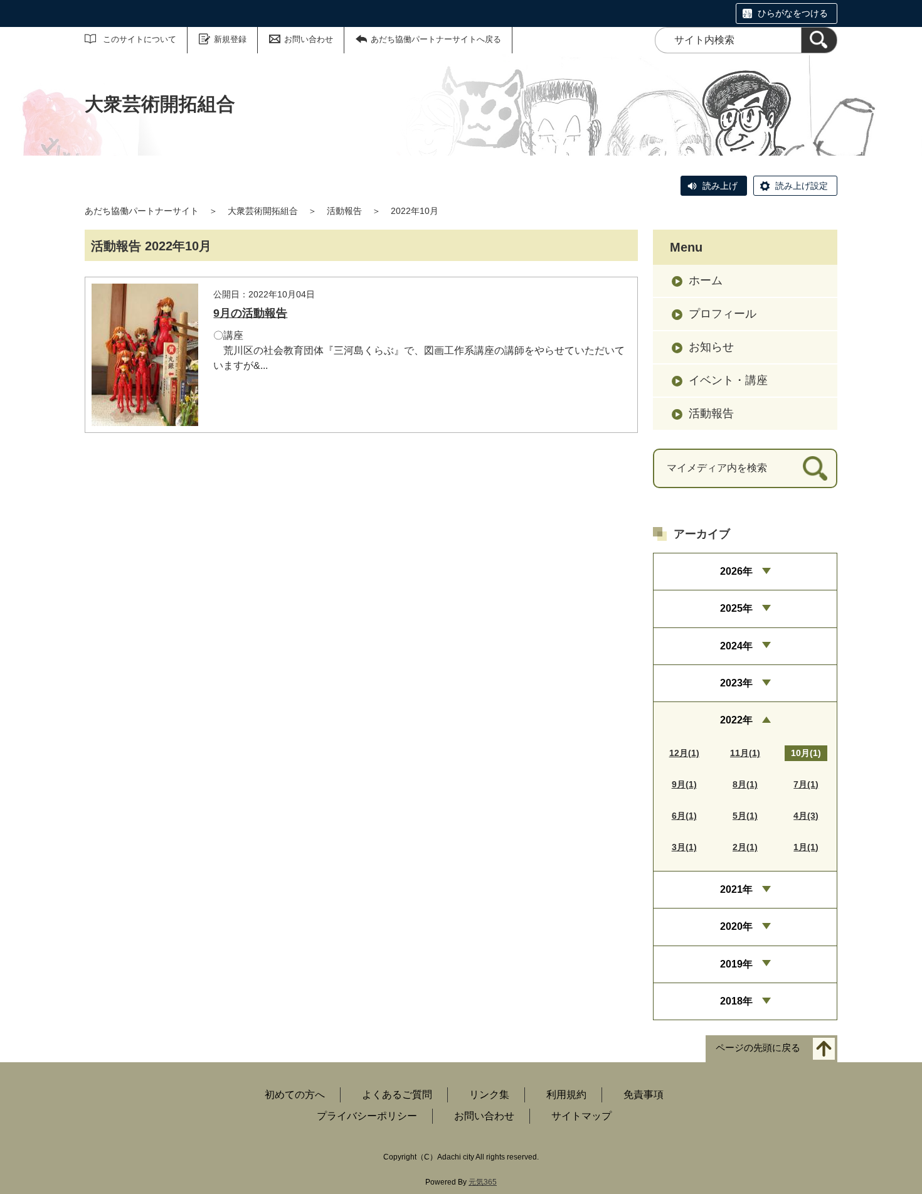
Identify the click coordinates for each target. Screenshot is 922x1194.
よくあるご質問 (397, 1094)
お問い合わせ (308, 39)
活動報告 (344, 211)
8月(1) (745, 784)
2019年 (736, 964)
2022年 (736, 720)
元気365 (483, 1182)
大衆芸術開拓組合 (263, 211)
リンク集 (489, 1094)
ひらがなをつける (793, 13)
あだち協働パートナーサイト (142, 211)
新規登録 (230, 39)
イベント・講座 (728, 380)
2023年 (736, 683)
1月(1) (806, 847)
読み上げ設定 (801, 186)
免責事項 (643, 1094)
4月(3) (806, 816)
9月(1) (684, 784)
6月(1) (684, 816)
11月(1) (745, 753)
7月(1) (806, 784)
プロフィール (722, 313)
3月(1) (684, 847)
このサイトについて (139, 39)
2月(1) (745, 847)
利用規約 (566, 1094)
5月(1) (745, 816)
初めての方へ (295, 1094)
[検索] (819, 40)
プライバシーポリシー (367, 1116)
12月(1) (684, 753)
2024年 (736, 646)
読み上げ (720, 186)
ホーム (706, 280)
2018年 (736, 1001)
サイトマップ (581, 1116)
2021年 (736, 889)
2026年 (736, 571)
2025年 (736, 608)
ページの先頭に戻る (758, 1048)
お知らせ (711, 347)
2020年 (736, 926)
